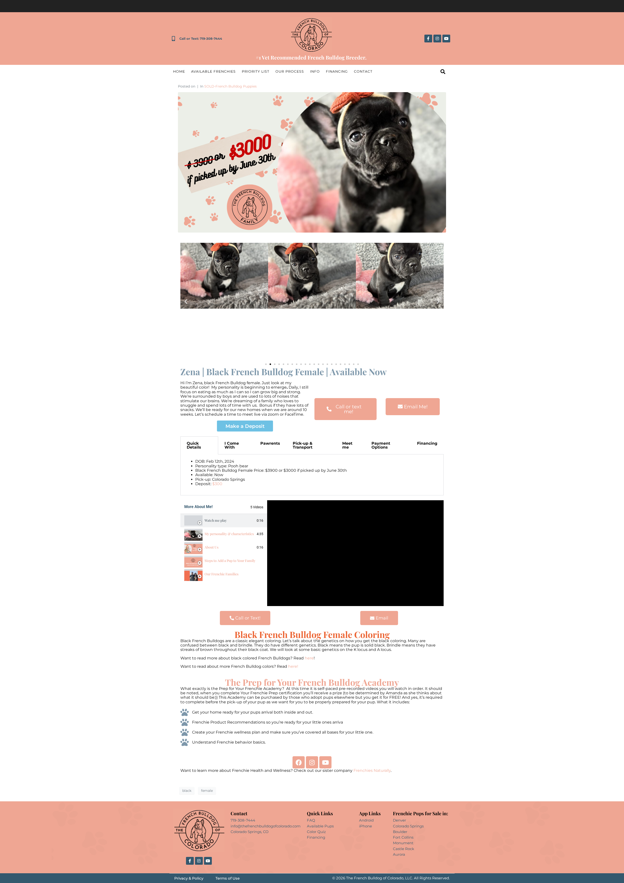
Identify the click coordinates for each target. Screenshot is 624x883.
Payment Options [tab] (380, 445)
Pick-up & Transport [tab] (302, 445)
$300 (217, 483)
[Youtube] (446, 38)
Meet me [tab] (347, 445)
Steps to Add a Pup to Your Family (230, 560)
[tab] (223, 520)
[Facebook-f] (428, 38)
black (186, 790)
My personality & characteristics (229, 533)
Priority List (255, 71)
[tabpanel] (312, 474)
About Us (211, 547)
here (309, 658)
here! (293, 666)
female (207, 790)
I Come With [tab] (231, 445)
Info (315, 71)
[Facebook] (298, 762)
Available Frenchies (213, 71)
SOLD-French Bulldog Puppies (230, 86)
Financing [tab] (427, 443)
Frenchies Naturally (372, 770)
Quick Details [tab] (194, 445)
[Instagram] (437, 38)
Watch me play (216, 520)
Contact (363, 71)
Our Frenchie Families (221, 574)
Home (179, 71)
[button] (186, 301)
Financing (337, 71)
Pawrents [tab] (270, 443)
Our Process (289, 71)
